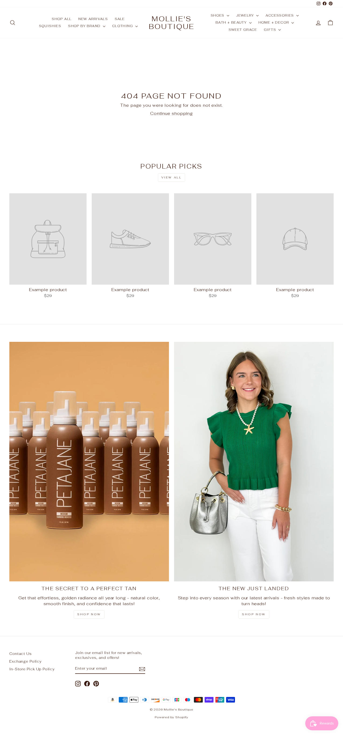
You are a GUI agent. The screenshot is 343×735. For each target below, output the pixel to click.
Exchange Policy (25, 661)
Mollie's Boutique (171, 22)
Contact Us (20, 653)
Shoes (218, 15)
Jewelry (245, 15)
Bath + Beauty (232, 22)
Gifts (270, 30)
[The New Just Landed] (254, 461)
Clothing (123, 26)
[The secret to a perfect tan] (89, 461)
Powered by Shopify (171, 717)
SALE (120, 19)
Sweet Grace (243, 30)
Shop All (61, 19)
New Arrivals (93, 19)
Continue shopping (171, 113)
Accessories (280, 15)
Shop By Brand (85, 26)
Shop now (254, 614)
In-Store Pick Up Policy (32, 669)
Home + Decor (274, 22)
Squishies (50, 26)
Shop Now (89, 614)
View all (171, 177)
